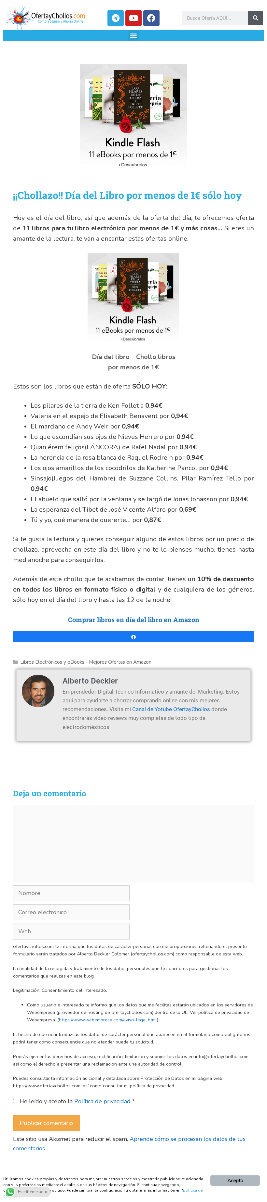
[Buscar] (255, 18)
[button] (133, 35)
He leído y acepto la (77, 1101)
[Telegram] (115, 18)
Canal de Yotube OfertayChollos (171, 709)
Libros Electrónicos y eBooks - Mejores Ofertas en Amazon (85, 662)
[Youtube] (133, 18)
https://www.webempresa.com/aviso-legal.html (108, 1020)
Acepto (235, 1180)
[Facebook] (151, 18)
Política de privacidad (103, 1101)
